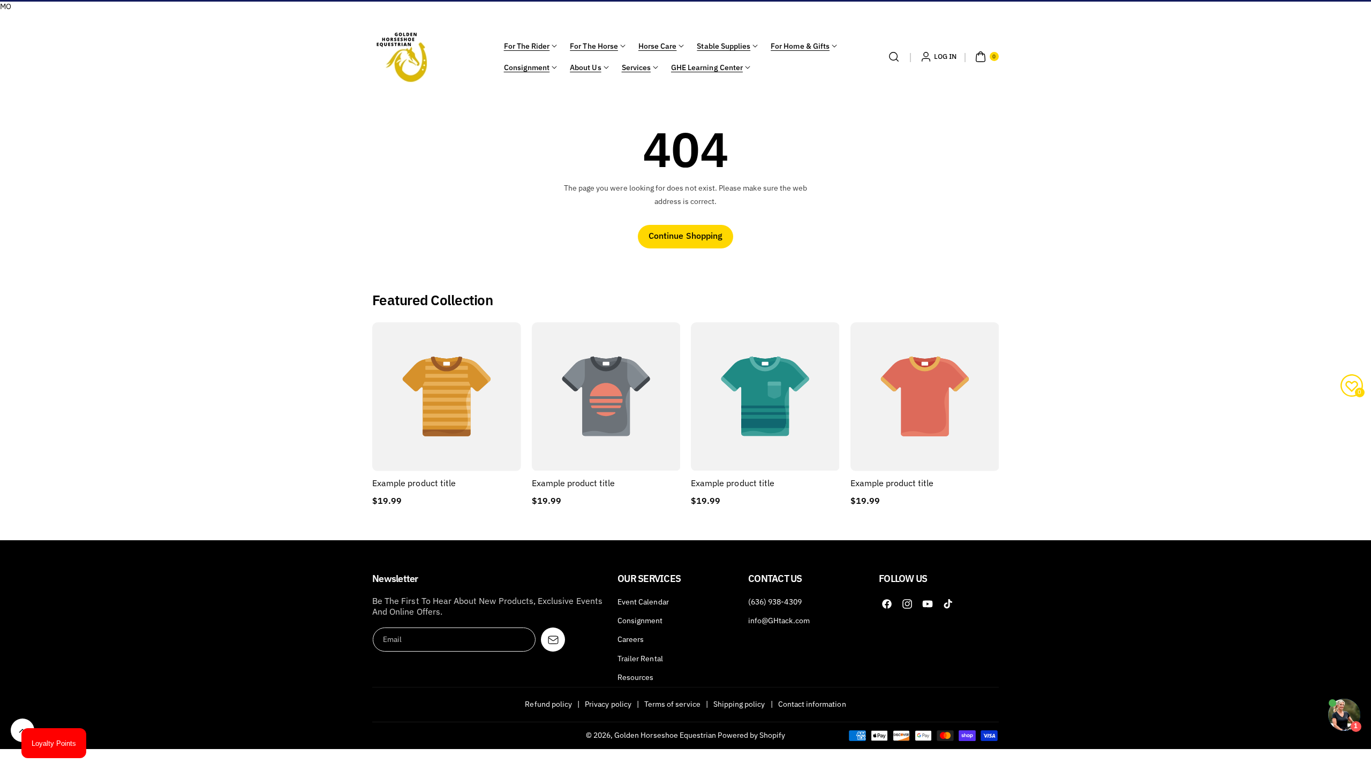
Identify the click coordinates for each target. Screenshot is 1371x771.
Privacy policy (608, 704)
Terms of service (672, 704)
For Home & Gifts (800, 46)
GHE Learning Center (707, 67)
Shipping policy (739, 704)
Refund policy (548, 704)
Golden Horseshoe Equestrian (665, 735)
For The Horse (594, 46)
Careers (630, 639)
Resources (635, 677)
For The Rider (527, 46)
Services (636, 67)
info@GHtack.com (779, 620)
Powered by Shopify (751, 735)
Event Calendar (643, 602)
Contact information (812, 704)
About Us (585, 67)
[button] (894, 57)
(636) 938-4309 (775, 602)
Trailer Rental (640, 658)
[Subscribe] (553, 640)
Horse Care (657, 46)
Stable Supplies (723, 46)
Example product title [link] (414, 483)
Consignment (527, 67)
